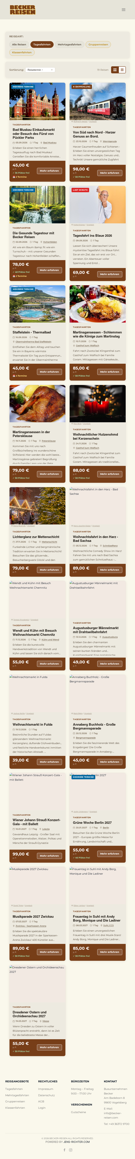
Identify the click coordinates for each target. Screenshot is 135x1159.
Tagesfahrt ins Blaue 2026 (92, 235)
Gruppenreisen (98, 44)
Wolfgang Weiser (80, 121)
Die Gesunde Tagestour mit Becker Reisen (33, 235)
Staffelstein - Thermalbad (32, 332)
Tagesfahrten (42, 44)
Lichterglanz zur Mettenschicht (36, 536)
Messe (46, 1021)
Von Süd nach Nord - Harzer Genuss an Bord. (94, 134)
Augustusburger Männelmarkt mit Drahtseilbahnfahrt (95, 629)
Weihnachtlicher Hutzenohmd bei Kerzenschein (95, 436)
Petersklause (49, 441)
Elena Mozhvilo (19, 526)
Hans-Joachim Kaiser (82, 526)
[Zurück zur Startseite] (22, 10)
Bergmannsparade (86, 737)
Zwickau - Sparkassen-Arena (31, 926)
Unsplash (93, 121)
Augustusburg (110, 637)
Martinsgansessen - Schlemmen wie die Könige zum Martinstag (97, 334)
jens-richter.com (76, 1142)
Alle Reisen (19, 44)
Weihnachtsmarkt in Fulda (32, 724)
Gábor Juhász (79, 905)
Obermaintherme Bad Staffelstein (33, 341)
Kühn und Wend (50, 639)
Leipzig (46, 829)
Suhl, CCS (108, 925)
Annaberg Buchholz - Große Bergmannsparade (94, 726)
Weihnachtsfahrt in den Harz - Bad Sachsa (95, 538)
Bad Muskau (49, 142)
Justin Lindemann (80, 812)
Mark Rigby (78, 713)
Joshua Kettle (19, 713)
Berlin (106, 827)
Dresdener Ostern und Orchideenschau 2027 (29, 1014)
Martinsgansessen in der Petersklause (31, 433)
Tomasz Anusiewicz (21, 620)
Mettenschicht (49, 541)
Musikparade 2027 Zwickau (33, 916)
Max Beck (77, 424)
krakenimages (79, 225)
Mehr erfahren (49, 170)
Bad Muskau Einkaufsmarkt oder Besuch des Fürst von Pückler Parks (34, 133)
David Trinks (18, 905)
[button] (123, 10)
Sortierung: (16, 69)
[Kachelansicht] (114, 70)
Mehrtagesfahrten (69, 44)
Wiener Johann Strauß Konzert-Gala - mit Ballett (36, 821)
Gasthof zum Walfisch (87, 345)
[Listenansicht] (122, 70)
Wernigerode (110, 141)
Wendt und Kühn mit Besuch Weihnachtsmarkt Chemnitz (35, 632)
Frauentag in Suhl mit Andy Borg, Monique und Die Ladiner (96, 918)
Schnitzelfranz (110, 545)
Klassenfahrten (22, 52)
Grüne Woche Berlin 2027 (92, 822)
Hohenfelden (50, 242)
